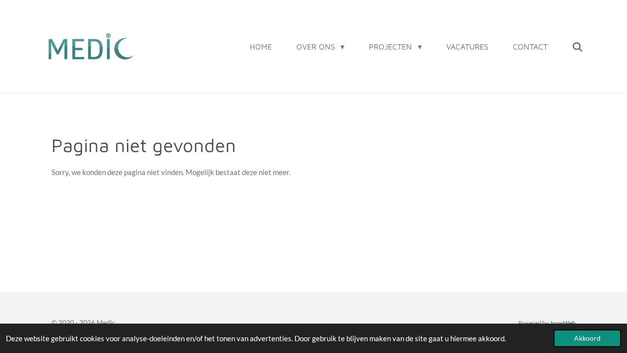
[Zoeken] (577, 46)
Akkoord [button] (587, 338)
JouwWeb (563, 322)
